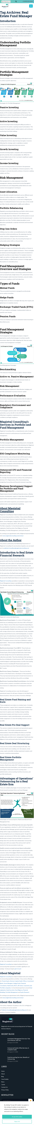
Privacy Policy (5, 1090)
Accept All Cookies (17, 1116)
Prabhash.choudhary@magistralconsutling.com (14, 1010)
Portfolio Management (12, 992)
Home (3, 1071)
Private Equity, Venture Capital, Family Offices (14, 981)
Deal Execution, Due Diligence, (14, 990)
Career (3, 1084)
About (3, 1074)
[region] (17, 1113)
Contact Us (4, 1087)
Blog (2, 1076)
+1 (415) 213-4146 (28, 1)
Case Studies (5, 1079)
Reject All (17, 1121)
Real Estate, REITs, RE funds (15, 985)
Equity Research (24, 992)
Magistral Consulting (5, 581)
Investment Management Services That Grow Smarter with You (18, 1039)
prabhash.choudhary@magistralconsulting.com (16, 548)
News (2, 1082)
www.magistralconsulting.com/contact (13, 535)
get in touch (18, 969)
